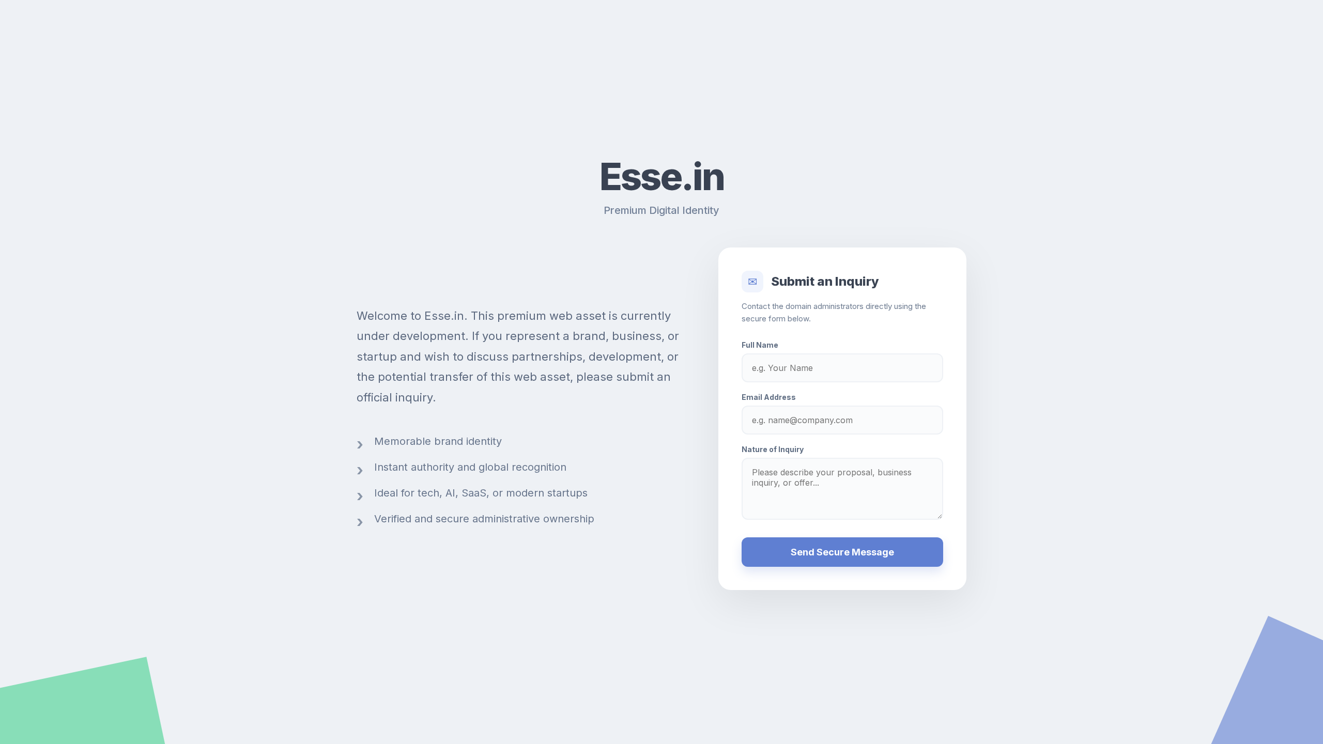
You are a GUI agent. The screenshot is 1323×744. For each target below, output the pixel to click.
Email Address (769, 397)
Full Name (760, 344)
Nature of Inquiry (773, 449)
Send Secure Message (842, 552)
